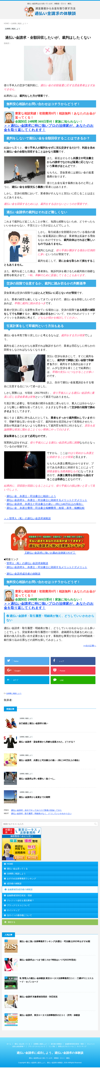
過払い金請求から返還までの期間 (34, 797)
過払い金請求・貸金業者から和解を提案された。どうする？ (47, 742)
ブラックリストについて (18, 905)
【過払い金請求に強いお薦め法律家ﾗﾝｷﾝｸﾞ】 (50, 552)
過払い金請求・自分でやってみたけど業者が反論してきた (36, 810)
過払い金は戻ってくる (17, 869)
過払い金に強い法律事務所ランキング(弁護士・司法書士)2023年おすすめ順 (55, 941)
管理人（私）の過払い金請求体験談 (27, 563)
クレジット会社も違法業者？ (20, 900)
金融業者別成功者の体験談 (20, 889)
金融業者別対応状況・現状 (19, 895)
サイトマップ (13, 910)
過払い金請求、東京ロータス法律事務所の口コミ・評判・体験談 (50, 1015)
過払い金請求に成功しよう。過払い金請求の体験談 (50, 1052)
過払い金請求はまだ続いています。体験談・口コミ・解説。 (50, 1058)
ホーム (9, 1044)
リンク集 (52, 1046)
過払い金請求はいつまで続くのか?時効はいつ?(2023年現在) (48, 960)
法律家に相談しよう (13, 693)
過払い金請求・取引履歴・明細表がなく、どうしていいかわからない (41, 813)
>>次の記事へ (89, 646)
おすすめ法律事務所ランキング (21, 878)
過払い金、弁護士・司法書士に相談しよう (31, 496)
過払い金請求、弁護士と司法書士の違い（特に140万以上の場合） (45, 504)
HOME (10, 864)
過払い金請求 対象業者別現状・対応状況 (39, 997)
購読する (11, 922)
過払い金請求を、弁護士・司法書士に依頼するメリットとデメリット (47, 500)
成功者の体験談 (14, 883)
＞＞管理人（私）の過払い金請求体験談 (27, 518)
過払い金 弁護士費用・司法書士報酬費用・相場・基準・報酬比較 (46, 507)
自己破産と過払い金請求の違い (33, 723)
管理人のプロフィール (66, 1046)
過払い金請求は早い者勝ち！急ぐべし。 (37, 779)
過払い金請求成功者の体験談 (23, 573)
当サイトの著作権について (19, 915)
